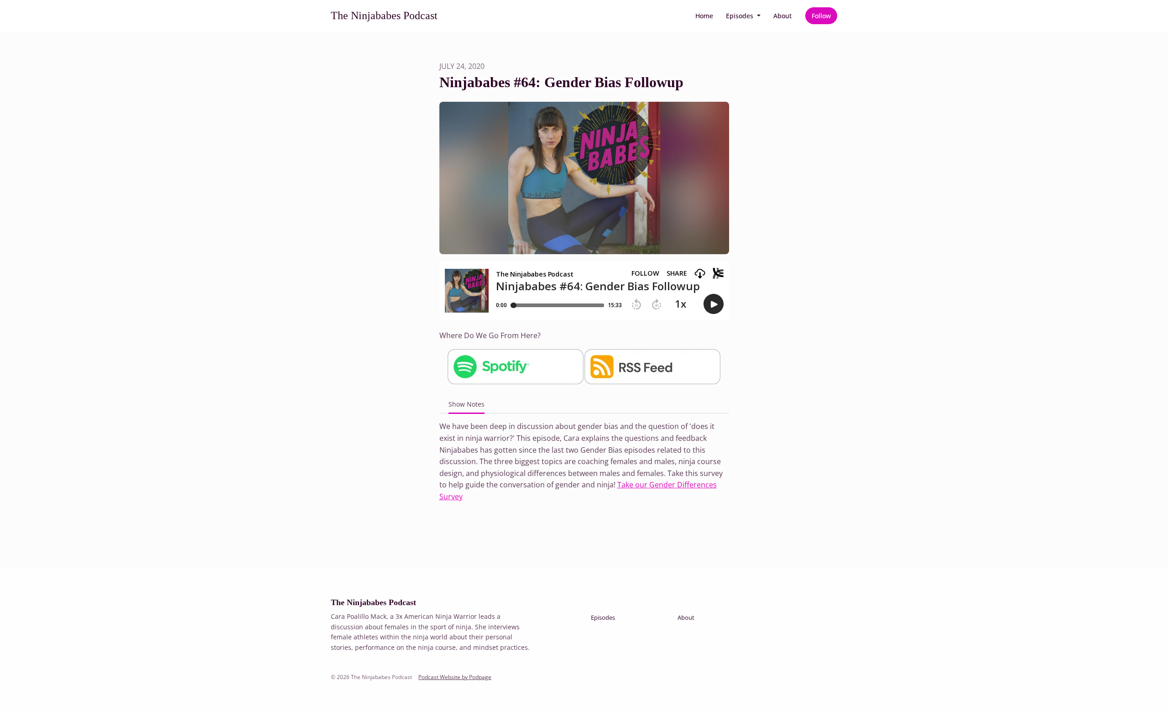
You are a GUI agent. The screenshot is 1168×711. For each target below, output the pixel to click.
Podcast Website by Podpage (454, 677)
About (782, 15)
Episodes (740, 15)
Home (704, 15)
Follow (821, 15)
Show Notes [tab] (466, 404)
